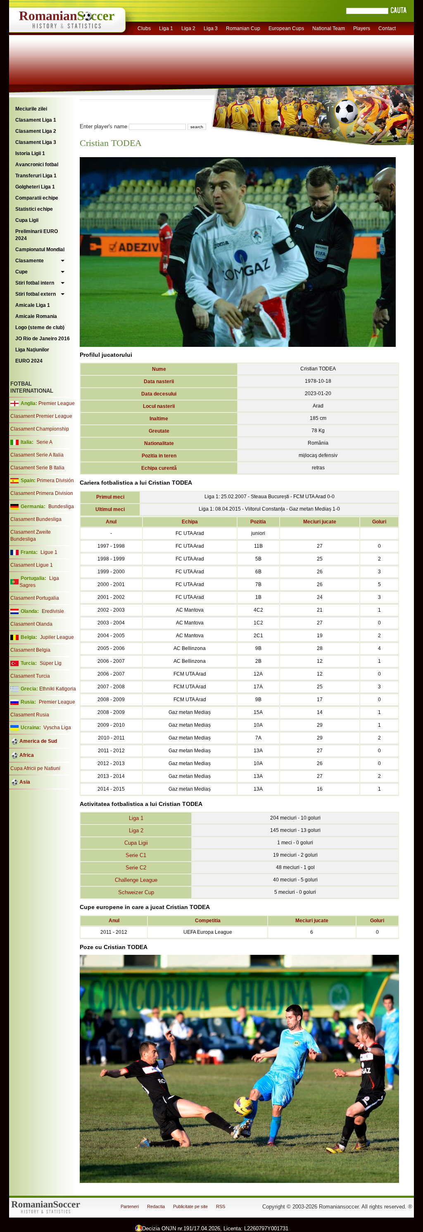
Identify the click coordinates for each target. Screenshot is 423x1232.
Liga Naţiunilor (32, 350)
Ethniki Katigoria (57, 689)
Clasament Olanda (31, 624)
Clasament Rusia (29, 715)
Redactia (156, 1206)
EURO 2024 (29, 361)
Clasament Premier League (41, 416)
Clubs (144, 28)
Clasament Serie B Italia (37, 468)
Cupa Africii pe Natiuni (35, 768)
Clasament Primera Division (41, 493)
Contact (387, 28)
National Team (328, 28)
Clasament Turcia (30, 676)
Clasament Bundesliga (36, 519)
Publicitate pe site (190, 1206)
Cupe (21, 272)
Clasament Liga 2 (35, 131)
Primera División (55, 480)
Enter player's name (103, 126)
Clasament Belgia (30, 650)
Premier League (56, 403)
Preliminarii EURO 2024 (36, 234)
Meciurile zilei (31, 109)
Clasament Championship (39, 429)
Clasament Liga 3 (35, 142)
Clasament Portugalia (34, 598)
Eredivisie (53, 611)
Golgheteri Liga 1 (35, 187)
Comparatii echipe (36, 198)
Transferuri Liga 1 (36, 176)
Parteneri (130, 1206)
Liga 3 (211, 28)
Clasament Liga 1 (35, 120)
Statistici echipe (34, 209)
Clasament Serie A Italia (37, 455)
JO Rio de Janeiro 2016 (42, 339)
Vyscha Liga (56, 727)
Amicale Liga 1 (32, 305)
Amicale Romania (36, 316)
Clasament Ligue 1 (31, 565)
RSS (220, 1206)
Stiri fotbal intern (34, 283)
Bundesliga (61, 506)
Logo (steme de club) (39, 327)
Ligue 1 (48, 552)
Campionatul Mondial (39, 249)
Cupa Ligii (26, 220)
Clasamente (29, 261)
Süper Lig (51, 663)
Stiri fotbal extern (35, 294)
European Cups (286, 28)
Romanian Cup (243, 28)
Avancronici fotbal (36, 164)
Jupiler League (57, 637)
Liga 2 (188, 28)
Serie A (44, 442)
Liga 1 (166, 28)
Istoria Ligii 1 (30, 153)
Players (361, 28)
